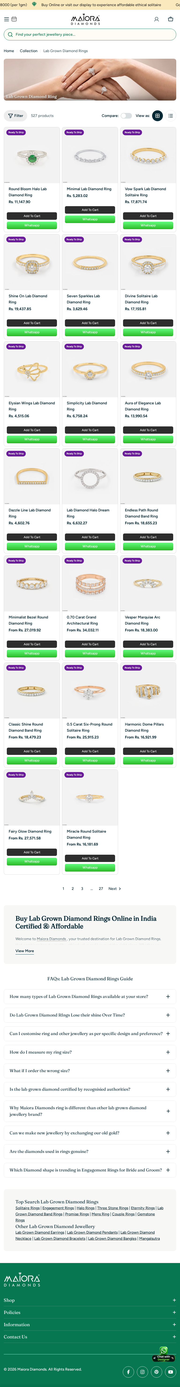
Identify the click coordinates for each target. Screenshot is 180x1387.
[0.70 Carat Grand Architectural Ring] (90, 583)
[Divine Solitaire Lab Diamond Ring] (148, 262)
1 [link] (63, 888)
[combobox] (90, 34)
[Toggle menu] (6, 19)
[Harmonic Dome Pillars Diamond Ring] (148, 691)
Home (9, 51)
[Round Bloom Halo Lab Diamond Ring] (32, 155)
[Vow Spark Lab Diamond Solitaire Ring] (148, 155)
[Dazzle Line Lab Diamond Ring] (32, 476)
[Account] (156, 19)
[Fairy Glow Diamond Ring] (32, 798)
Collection (29, 51)
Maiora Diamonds (31, 1369)
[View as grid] (157, 115)
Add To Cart (32, 216)
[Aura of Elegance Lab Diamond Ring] (148, 369)
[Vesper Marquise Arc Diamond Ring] (148, 583)
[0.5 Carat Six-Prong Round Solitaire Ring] (90, 691)
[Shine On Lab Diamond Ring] (32, 262)
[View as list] (170, 115)
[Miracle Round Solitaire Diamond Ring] (90, 798)
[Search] (10, 34)
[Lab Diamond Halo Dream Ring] (90, 476)
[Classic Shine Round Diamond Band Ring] (32, 691)
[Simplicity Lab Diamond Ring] (90, 369)
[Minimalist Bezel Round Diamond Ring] (32, 583)
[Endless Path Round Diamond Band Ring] (148, 476)
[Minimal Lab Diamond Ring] (90, 155)
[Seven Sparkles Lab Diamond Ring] (90, 262)
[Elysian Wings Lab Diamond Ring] (32, 369)
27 (101, 888)
